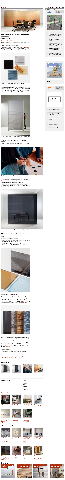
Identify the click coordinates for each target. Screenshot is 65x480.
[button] (60, 7)
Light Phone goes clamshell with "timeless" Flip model (55, 54)
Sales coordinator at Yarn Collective (54, 114)
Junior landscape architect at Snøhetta (55, 119)
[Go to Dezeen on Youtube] (58, 7)
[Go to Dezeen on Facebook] (55, 7)
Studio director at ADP (54, 127)
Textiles (8, 356)
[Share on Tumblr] (9, 38)
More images (5, 362)
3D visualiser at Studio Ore (55, 109)
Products (17, 356)
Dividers (26, 356)
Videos (25, 386)
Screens (12, 356)
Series (25, 380)
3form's (27, 47)
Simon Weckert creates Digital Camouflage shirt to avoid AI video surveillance (55, 34)
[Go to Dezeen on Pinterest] (51, 7)
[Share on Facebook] (1, 38)
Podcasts (25, 389)
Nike (10, 186)
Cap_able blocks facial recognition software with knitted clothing (54, 49)
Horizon (5, 179)
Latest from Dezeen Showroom (9, 425)
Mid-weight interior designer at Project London (55, 123)
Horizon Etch (24, 301)
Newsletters (26, 387)
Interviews (26, 381)
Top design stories (50, 9)
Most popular (49, 12)
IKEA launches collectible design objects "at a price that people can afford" (55, 44)
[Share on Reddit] (6, 38)
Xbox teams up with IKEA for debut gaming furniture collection (55, 39)
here (2, 354)
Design (21, 356)
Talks (24, 384)
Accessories (19, 357)
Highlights (6, 463)
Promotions (3, 357)
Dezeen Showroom (11, 357)
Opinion (25, 383)
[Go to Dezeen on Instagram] (52, 7)
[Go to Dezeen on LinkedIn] (54, 7)
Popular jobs (49, 88)
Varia (13, 48)
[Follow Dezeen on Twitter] (57, 7)
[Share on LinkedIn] (8, 38)
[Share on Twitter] (3, 38)
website (8, 346)
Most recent (58, 12)
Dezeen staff (3, 40)
